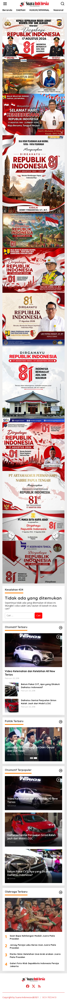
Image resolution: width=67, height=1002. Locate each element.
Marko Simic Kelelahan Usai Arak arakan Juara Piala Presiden (35, 955)
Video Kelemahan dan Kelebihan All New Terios (30, 673)
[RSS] (39, 986)
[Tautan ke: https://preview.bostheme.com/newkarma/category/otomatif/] (61, 628)
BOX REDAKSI (49, 997)
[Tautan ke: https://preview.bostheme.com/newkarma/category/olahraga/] (61, 892)
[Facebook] (28, 986)
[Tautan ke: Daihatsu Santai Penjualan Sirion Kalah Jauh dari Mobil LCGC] (12, 705)
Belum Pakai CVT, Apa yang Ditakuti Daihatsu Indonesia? (40, 685)
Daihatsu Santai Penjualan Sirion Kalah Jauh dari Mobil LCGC (38, 702)
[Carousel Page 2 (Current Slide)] (35, 758)
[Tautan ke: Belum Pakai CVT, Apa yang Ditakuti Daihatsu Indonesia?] (12, 689)
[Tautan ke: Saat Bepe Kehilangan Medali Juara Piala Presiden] (33, 915)
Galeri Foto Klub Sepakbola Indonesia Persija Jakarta (34, 964)
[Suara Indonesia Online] (34, 3)
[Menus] (5, 3)
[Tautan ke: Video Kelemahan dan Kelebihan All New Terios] (33, 650)
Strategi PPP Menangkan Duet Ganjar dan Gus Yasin (31, 749)
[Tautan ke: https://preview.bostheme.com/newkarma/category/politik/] (61, 722)
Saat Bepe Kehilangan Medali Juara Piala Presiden (32, 937)
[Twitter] (33, 986)
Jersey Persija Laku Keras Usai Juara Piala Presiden (33, 946)
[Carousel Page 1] (31, 758)
